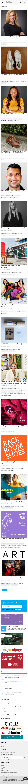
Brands (2, 158)
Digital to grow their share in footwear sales (12, 538)
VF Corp (15, 235)
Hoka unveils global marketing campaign (11, 501)
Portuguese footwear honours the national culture (14, 578)
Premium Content (4, 385)
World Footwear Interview (19, 393)
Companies (3, 42)
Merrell (19, 195)
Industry (19, 388)
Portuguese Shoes (4, 351)
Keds (15, 311)
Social (6, 391)
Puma (7, 274)
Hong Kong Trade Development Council (10, 708)
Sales (2, 470)
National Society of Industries (8, 703)
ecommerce (13, 545)
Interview (12, 390)
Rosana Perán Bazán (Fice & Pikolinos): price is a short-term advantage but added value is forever (14, 382)
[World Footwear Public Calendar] (3, 629)
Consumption (4, 545)
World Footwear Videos (6, 395)
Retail (22, 468)
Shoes (2, 159)
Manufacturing (20, 583)
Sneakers (24, 311)
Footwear (9, 42)
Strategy (13, 391)
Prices (6, 547)
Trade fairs (3, 393)
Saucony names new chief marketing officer (12, 113)
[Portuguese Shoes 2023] (14, 639)
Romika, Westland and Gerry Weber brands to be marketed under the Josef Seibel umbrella (13, 152)
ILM (6, 682)
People (19, 468)
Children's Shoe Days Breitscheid (12, 677)
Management (17, 42)
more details (5, 782)
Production (10, 547)
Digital (9, 545)
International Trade (5, 390)
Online (2, 547)
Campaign (3, 349)
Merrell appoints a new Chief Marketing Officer (13, 190)
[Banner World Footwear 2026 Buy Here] (14, 619)
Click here (8, 628)
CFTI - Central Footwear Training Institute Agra (12, 706)
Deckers (12, 506)
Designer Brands (4, 311)
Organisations (23, 390)
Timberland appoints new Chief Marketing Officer (14, 228)
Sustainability (12, 351)
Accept (25, 778)
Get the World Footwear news (8, 752)
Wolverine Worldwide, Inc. (13, 120)
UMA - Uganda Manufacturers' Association (11, 714)
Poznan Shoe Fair (8, 688)
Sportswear (23, 81)
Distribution (9, 388)
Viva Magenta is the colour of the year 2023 (12, 426)
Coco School (4, 711)
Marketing (23, 42)
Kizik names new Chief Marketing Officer (11, 37)
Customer (3, 431)
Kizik (13, 42)
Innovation (13, 583)
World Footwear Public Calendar (13, 626)
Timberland (3, 235)
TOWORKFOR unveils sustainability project (12, 344)
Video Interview (10, 393)
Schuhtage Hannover (9, 694)
